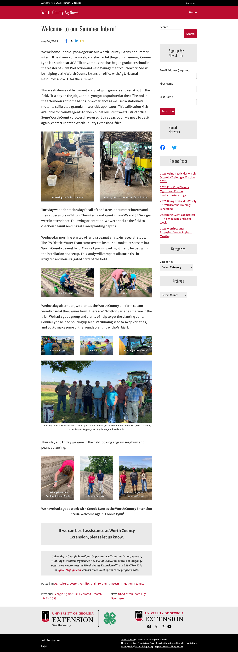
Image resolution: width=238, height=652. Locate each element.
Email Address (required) (175, 70)
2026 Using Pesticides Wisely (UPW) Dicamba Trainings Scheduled (178, 204)
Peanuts (139, 583)
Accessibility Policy (144, 646)
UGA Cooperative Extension (68, 3)
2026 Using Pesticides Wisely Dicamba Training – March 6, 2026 (178, 177)
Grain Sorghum (100, 583)
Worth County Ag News (59, 12)
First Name (166, 83)
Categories (166, 261)
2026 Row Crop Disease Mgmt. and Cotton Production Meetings (174, 191)
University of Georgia (135, 643)
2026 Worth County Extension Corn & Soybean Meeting (176, 232)
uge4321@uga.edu (69, 570)
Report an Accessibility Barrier (169, 646)
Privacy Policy (127, 646)
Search (164, 27)
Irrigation (127, 583)
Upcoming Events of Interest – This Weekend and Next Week (177, 218)
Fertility (84, 583)
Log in (44, 646)
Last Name (166, 97)
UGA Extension (128, 639)
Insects (115, 583)
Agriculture (61, 583)
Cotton (74, 583)
